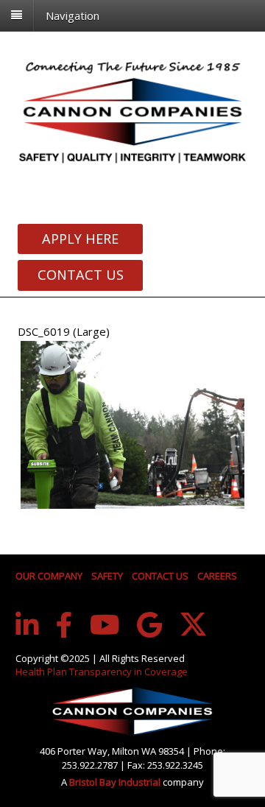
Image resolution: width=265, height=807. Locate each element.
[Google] (149, 625)
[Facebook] (64, 625)
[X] (193, 624)
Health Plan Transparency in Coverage (101, 671)
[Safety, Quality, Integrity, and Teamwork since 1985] (132, 111)
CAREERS (217, 575)
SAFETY (107, 575)
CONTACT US (160, 575)
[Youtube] (105, 625)
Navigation (72, 14)
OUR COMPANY (48, 575)
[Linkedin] (27, 625)
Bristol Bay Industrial (116, 782)
